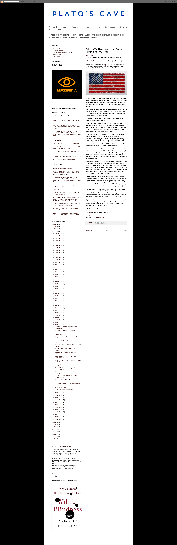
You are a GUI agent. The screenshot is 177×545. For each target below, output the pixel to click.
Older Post (124, 230)
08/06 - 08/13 (59, 279)
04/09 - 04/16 (59, 320)
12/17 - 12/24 (59, 238)
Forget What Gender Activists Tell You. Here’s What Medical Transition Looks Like (67, 147)
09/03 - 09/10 (59, 269)
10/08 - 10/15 (59, 257)
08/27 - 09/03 (59, 272)
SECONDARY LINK (100, 218)
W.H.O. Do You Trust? (61, 387)
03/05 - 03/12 (59, 397)
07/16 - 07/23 (59, 286)
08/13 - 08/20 (59, 276)
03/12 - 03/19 (59, 395)
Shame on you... (57, 189)
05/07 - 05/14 (59, 310)
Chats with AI (56, 56)
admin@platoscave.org (58, 476)
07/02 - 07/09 (59, 291)
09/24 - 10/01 (59, 262)
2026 (55, 224)
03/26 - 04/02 (59, 324)
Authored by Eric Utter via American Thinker (99, 61)
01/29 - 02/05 (59, 409)
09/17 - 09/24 (59, 264)
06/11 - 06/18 (59, 298)
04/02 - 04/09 (59, 322)
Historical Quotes (58, 50)
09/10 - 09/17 (59, 267)
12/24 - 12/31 (59, 236)
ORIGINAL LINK (90, 56)
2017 (55, 434)
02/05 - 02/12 (59, 407)
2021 (55, 424)
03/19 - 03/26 (59, 393)
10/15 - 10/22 (59, 255)
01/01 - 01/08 (59, 419)
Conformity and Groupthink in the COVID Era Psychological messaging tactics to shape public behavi (66, 126)
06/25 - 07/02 (59, 293)
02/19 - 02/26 (59, 402)
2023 (55, 231)
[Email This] (96, 223)
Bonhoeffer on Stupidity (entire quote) (63, 116)
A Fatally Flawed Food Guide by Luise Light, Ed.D (67, 156)
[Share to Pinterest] (104, 223)
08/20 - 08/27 (59, 274)
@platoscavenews (67, 446)
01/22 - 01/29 (59, 412)
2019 (55, 429)
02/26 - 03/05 (59, 400)
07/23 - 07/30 (59, 284)
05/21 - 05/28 (59, 305)
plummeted (89, 68)
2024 (55, 229)
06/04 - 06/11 (59, 300)
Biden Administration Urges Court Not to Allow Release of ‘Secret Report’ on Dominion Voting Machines (66, 214)
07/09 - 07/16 (59, 288)
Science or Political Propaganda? (64, 389)
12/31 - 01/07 (59, 233)
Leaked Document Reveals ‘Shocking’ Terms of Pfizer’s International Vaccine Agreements (66, 204)
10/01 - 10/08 (59, 260)
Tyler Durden (89, 212)
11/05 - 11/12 (59, 250)
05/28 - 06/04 (59, 303)
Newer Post (89, 230)
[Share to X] (100, 223)
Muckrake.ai (56, 48)
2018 (55, 432)
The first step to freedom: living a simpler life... (65, 159)
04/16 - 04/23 (59, 317)
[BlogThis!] (98, 223)
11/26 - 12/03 (59, 245)
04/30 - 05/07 (59, 312)
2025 (55, 226)
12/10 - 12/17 (59, 240)
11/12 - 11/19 (59, 248)
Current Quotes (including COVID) (62, 52)
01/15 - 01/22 (59, 414)
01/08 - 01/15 (59, 417)
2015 (55, 439)
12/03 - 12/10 (59, 243)
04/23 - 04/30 (59, 315)
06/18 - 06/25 (59, 296)
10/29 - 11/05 (59, 252)
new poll (104, 64)
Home (106, 230)
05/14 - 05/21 (59, 308)
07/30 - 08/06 (59, 281)
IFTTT (89, 216)
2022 (55, 422)
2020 (55, 427)
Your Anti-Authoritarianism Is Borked (65, 330)
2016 (55, 436)
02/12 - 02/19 (59, 405)
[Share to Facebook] (102, 223)
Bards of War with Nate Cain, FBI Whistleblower (66, 143)
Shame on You (57, 54)
